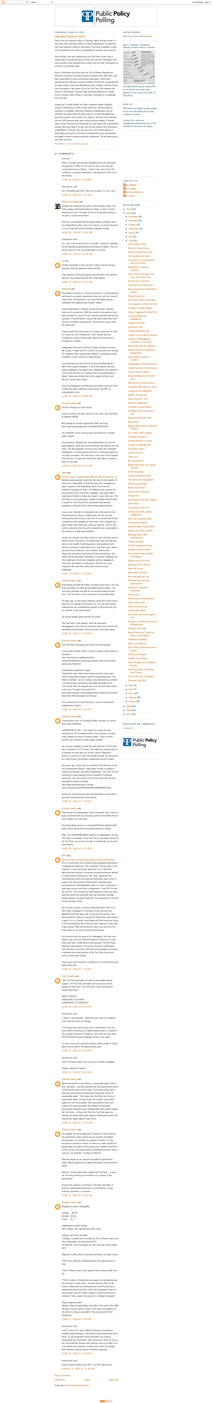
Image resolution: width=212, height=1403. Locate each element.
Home (87, 1380)
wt (63, 261)
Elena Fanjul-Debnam (133, 192)
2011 (128, 209)
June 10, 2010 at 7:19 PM (76, 969)
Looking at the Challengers (140, 391)
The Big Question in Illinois (140, 441)
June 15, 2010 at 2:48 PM (76, 1353)
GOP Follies (133, 503)
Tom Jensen (129, 196)
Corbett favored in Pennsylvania (142, 368)
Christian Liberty (69, 403)
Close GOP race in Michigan (141, 676)
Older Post (113, 1380)
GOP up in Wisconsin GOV (140, 252)
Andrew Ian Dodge (70, 202)
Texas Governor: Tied (137, 399)
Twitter (136, 36)
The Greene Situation (137, 522)
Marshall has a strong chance (141, 383)
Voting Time (133, 496)
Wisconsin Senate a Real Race (142, 300)
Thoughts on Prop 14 (137, 437)
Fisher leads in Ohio (137, 244)
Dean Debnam (130, 185)
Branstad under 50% (137, 680)
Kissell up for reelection (138, 492)
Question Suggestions (138, 403)
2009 (128, 706)
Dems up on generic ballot (139, 519)
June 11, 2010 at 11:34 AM (77, 1195)
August (132, 232)
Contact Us (128, 728)
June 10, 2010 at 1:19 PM (76, 574)
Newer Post (60, 1380)
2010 (128, 213)
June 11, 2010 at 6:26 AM (76, 1072)
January (132, 701)
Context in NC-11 (135, 453)
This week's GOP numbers (140, 433)
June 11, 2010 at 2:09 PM (76, 1319)
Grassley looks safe (137, 628)
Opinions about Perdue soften (141, 526)
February (133, 697)
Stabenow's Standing (137, 639)
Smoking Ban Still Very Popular (142, 500)
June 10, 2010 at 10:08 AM (77, 254)
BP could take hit (136, 461)
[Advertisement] (142, 153)
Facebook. (148, 36)
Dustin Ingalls (68, 976)
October (132, 225)
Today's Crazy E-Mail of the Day (142, 335)
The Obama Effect (136, 449)
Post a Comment (62, 1375)
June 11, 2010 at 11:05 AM (77, 1123)
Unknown (66, 289)
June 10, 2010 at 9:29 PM (76, 1051)
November (133, 221)
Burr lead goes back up (138, 576)
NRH (64, 473)
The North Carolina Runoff (139, 407)
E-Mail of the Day (136, 472)
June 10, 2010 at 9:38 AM (76, 180)
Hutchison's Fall (135, 327)
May (131, 685)
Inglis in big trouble (136, 602)
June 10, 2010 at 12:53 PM (77, 466)
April (131, 689)
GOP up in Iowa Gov (137, 643)
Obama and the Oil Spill (138, 560)
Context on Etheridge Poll (139, 445)
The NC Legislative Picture (140, 545)
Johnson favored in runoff (139, 476)
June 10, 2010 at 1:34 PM (76, 633)
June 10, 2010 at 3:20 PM (76, 709)
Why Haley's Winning (137, 572)
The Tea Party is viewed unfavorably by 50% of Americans (88, 477)
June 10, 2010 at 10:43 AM (77, 396)
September (134, 229)
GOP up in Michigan (137, 654)
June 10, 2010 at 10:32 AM (77, 282)
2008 (128, 710)
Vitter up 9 (132, 457)
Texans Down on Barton (138, 372)
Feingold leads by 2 (137, 296)
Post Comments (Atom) (78, 1385)
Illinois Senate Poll (136, 488)
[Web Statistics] (106, 1402)
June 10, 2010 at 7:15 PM (76, 848)
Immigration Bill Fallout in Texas (142, 387)
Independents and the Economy (142, 364)
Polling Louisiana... (136, 542)
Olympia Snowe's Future (139, 549)
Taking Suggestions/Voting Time (142, 312)
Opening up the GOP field (139, 418)
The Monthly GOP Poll (138, 508)
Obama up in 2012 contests (140, 531)
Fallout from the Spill (137, 484)
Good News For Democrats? (140, 285)
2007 (128, 714)
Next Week (133, 422)
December (133, 216)
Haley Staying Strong (137, 606)
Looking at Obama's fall (138, 331)
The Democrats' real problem (141, 480)
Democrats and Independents (141, 598)
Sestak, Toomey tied (137, 395)
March (132, 693)
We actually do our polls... (139, 256)
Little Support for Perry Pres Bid (142, 304)
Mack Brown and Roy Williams (142, 346)
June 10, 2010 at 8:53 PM (76, 1007)
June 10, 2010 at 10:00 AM (77, 232)
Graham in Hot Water (137, 658)
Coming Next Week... (137, 610)
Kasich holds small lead (138, 281)
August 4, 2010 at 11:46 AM (78, 1369)
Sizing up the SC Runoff (139, 564)
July (131, 236)
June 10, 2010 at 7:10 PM (76, 801)
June (131, 241)
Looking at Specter (136, 323)
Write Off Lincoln (135, 568)
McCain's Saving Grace (138, 248)
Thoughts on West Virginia (140, 308)
